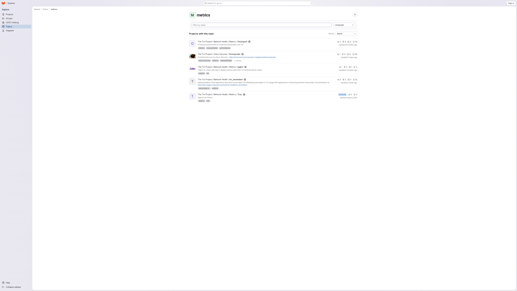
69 (356, 54)
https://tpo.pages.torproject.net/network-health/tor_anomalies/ (222, 85)
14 (356, 79)
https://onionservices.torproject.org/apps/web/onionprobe (252, 57)
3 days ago (352, 57)
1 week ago (352, 83)
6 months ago (351, 45)
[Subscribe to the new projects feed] (355, 14)
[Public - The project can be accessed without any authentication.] (249, 42)
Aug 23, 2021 (352, 98)
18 (356, 42)
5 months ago (351, 70)
